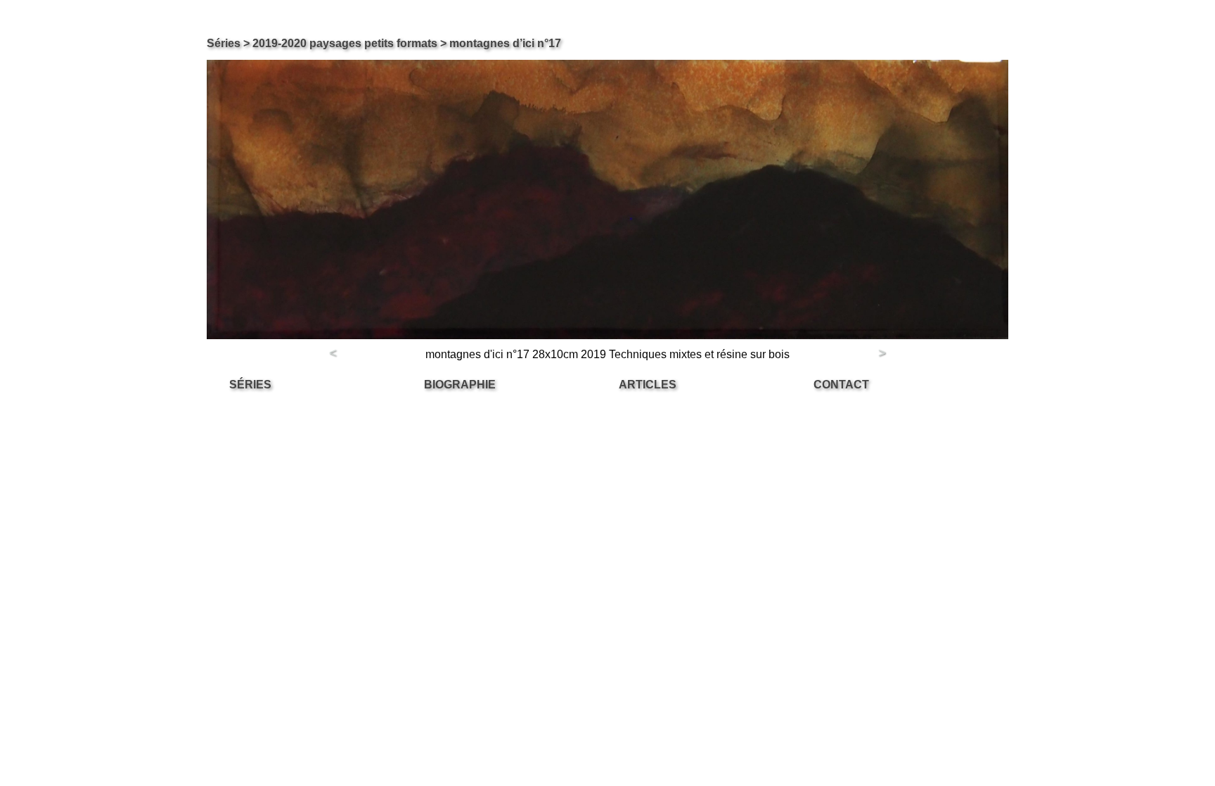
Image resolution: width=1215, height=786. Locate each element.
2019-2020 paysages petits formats (344, 43)
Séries (223, 43)
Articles (647, 385)
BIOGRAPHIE (460, 385)
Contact (841, 385)
